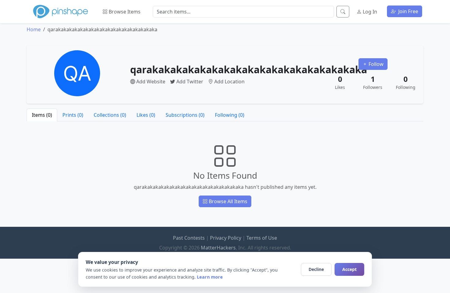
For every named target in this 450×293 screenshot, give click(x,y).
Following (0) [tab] (229, 115)
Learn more (210, 277)
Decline (316, 269)
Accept (349, 269)
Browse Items (124, 11)
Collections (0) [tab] (110, 115)
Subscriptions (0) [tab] (185, 115)
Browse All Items (227, 201)
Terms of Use (261, 237)
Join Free (407, 11)
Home (34, 29)
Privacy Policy (225, 237)
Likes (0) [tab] (146, 115)
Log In (369, 11)
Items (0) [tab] (42, 115)
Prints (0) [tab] (72, 115)
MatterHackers (218, 247)
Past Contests (189, 237)
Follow (375, 64)
